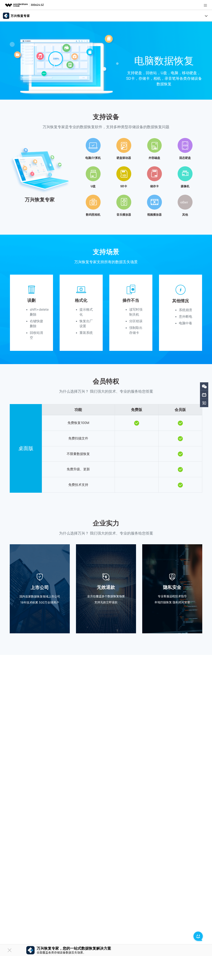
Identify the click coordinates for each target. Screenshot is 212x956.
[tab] (106, 175)
